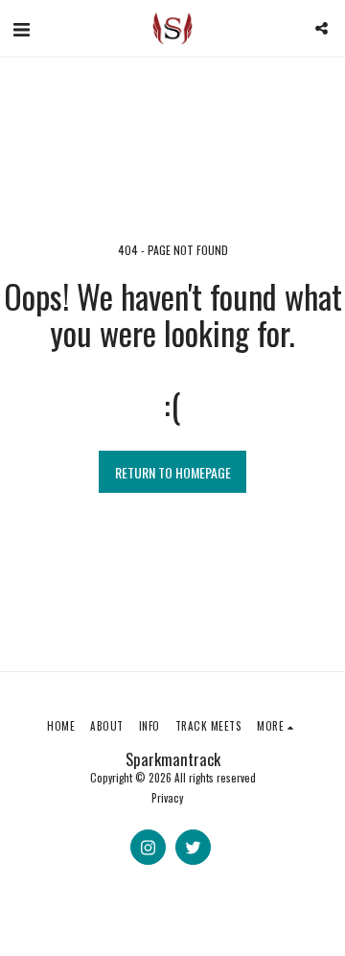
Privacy (167, 797)
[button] (21, 28)
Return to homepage (173, 472)
